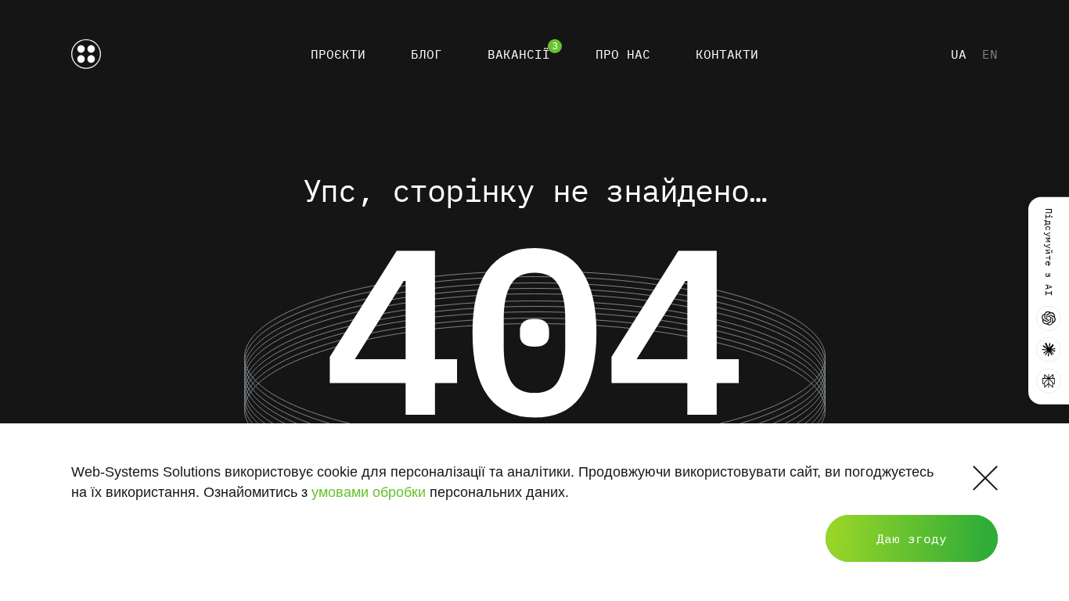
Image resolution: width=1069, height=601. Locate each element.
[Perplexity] (1048, 380)
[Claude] (1048, 349)
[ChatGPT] (1048, 317)
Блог (426, 54)
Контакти (727, 54)
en (990, 54)
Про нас (623, 54)
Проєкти (338, 54)
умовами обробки (368, 492)
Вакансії (519, 54)
